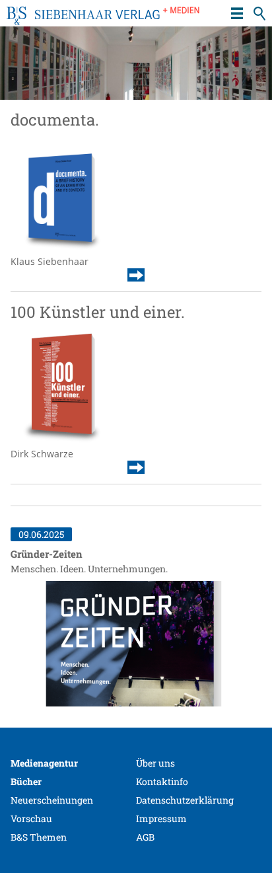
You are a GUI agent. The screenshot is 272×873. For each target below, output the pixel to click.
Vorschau (31, 818)
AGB (145, 837)
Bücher (26, 781)
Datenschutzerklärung (185, 800)
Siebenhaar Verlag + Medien (103, 20)
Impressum (161, 818)
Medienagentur (44, 763)
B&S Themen (39, 837)
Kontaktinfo (162, 781)
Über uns (155, 763)
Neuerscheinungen (52, 800)
